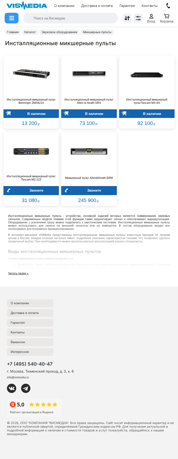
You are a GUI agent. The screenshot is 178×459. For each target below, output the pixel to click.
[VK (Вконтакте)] (13, 388)
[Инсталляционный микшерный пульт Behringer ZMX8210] (31, 75)
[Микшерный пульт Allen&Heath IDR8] (89, 151)
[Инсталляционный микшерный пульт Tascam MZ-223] (31, 151)
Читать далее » (18, 273)
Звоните (36, 190)
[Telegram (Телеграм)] (27, 388)
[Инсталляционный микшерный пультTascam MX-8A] (147, 75)
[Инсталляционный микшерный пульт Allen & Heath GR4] (89, 75)
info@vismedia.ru (18, 377)
